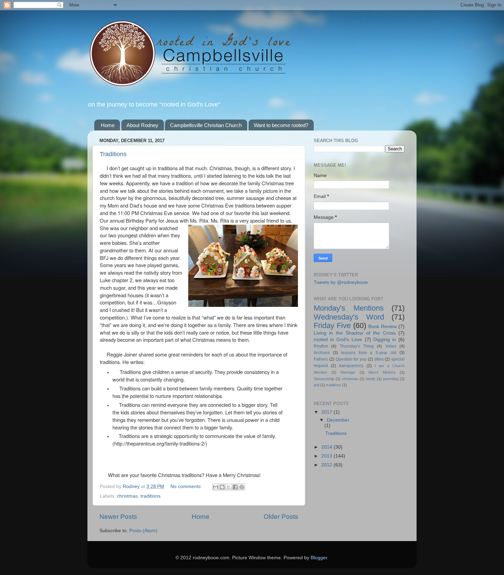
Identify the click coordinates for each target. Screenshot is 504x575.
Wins (379, 359)
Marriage (347, 372)
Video (390, 346)
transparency (351, 365)
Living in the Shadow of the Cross (355, 333)
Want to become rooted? (281, 125)
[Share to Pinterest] (241, 487)
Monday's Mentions (349, 308)
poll (316, 385)
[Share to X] (228, 487)
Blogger (319, 557)
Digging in (384, 339)
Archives (322, 352)
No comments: (186, 486)
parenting (390, 379)
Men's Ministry (382, 372)
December (338, 420)
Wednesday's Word (349, 317)
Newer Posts (118, 516)
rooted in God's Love (338, 339)
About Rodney (142, 125)
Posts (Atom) (143, 530)
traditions (150, 496)
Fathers (321, 359)
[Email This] (215, 487)
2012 (327, 464)
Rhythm (321, 346)
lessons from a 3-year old (368, 352)
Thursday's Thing (357, 346)
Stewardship (324, 379)
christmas (127, 496)
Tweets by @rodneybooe (341, 282)
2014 (327, 447)
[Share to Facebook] (235, 487)
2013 (327, 456)
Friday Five (332, 325)
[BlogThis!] (222, 487)
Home (108, 125)
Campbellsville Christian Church (206, 125)
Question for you (351, 359)
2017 (327, 412)
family (370, 379)
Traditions (113, 154)
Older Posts (281, 516)
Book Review (382, 326)
